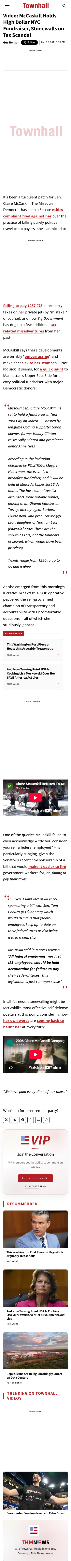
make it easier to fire (47, 866)
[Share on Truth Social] (14, 1120)
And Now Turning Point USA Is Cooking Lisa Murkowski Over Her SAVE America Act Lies (35, 1315)
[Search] (64, 5)
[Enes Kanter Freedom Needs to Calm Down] (35, 1490)
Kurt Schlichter (14, 1382)
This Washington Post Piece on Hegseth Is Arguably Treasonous (35, 1254)
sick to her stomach (39, 362)
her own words (16, 1020)
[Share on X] (6, 1120)
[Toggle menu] (7, 5)
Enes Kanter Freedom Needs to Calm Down (35, 1513)
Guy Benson (11, 42)
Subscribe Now (35, 1186)
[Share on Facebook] (23, 1120)
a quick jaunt (51, 369)
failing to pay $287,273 (22, 305)
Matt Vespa (12, 1261)
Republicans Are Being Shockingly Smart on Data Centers (34, 1376)
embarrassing (37, 356)
